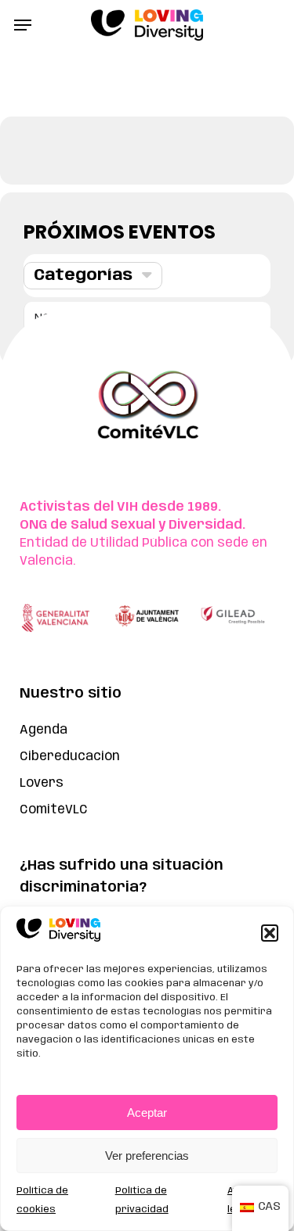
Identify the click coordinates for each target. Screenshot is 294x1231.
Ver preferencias (147, 1155)
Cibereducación (70, 756)
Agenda (43, 730)
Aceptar (147, 1112)
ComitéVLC (54, 809)
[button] (270, 933)
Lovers (42, 783)
